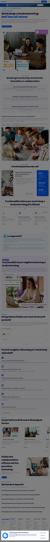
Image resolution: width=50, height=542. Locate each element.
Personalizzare (42, 538)
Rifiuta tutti (43, 535)
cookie (15, 534)
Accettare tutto (43, 532)
